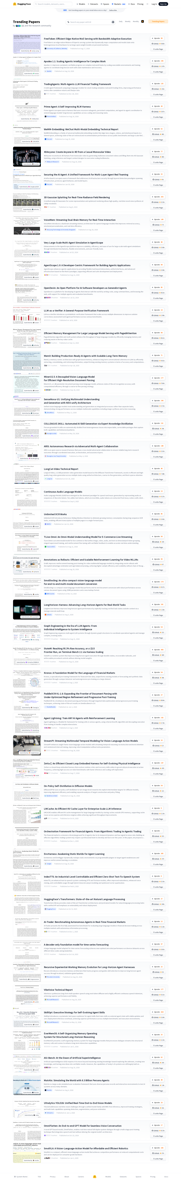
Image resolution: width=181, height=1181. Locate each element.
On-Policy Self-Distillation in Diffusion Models (68, 785)
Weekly (127, 21)
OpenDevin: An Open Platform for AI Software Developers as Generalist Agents (85, 287)
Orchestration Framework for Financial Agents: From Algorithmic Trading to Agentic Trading (92, 831)
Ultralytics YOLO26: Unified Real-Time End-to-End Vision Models (78, 1102)
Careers (81, 1177)
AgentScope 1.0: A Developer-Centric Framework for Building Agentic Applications (87, 265)
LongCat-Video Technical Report (61, 468)
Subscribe (113, 10)
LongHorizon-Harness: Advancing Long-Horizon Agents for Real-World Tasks (85, 604)
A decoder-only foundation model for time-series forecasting (76, 944)
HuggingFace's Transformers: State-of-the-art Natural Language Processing (84, 899)
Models (82, 4)
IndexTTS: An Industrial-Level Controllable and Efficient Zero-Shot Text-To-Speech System (92, 876)
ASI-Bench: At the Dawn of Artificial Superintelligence (72, 1057)
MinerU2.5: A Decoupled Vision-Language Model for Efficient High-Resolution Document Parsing (69, 378)
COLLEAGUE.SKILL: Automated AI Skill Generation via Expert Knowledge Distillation (88, 423)
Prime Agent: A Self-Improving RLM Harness (67, 106)
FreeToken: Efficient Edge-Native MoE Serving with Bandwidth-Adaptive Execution (88, 38)
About (66, 1177)
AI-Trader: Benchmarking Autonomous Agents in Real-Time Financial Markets (85, 921)
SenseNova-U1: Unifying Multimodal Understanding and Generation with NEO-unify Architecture (72, 401)
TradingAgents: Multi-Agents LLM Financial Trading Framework (77, 84)
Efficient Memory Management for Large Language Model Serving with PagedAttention (90, 333)
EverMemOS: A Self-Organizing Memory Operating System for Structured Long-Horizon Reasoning (70, 1035)
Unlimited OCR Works (55, 514)
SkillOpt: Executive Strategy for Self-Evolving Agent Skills (74, 1012)
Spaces (106, 4)
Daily (121, 21)
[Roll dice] (113, 22)
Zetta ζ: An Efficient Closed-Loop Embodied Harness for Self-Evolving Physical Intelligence (92, 763)
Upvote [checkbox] (158, 38)
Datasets (94, 4)
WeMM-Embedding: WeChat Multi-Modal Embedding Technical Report (81, 129)
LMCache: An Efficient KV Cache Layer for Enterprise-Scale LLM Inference (82, 808)
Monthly (136, 21)
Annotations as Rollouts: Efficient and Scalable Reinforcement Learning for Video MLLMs (91, 559)
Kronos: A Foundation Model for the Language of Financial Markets (79, 672)
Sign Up (163, 4)
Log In (154, 4)
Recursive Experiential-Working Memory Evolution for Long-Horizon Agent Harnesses (89, 967)
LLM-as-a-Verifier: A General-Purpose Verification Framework (76, 310)
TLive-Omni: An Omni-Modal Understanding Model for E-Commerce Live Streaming (88, 536)
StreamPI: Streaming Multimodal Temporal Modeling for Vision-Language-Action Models (91, 740)
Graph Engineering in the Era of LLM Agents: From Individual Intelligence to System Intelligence (70, 627)
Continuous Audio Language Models (63, 491)
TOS (39, 1177)
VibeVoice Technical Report (58, 989)
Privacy (52, 1177)
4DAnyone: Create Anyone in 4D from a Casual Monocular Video (77, 151)
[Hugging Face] (94, 1176)
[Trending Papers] (142, 21)
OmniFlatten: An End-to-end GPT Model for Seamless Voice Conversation (83, 1125)
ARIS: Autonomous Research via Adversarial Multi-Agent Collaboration (81, 446)
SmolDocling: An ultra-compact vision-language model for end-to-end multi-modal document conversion (73, 582)
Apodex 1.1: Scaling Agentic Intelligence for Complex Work (75, 61)
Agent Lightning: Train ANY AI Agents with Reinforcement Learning (79, 718)
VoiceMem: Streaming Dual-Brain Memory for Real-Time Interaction (80, 219)
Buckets (119, 4)
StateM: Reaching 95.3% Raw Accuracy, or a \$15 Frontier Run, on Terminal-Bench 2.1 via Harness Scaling (73, 650)
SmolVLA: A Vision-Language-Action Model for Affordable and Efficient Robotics (86, 1148)
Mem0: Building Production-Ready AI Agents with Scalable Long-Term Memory (85, 355)
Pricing (140, 4)
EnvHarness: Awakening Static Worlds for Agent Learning (74, 853)
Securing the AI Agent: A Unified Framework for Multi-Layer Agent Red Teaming (86, 174)
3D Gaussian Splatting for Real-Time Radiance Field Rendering (77, 197)
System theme (22, 1177)
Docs (133, 4)
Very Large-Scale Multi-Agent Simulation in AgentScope (73, 242)
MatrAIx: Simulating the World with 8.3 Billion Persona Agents (76, 1080)
